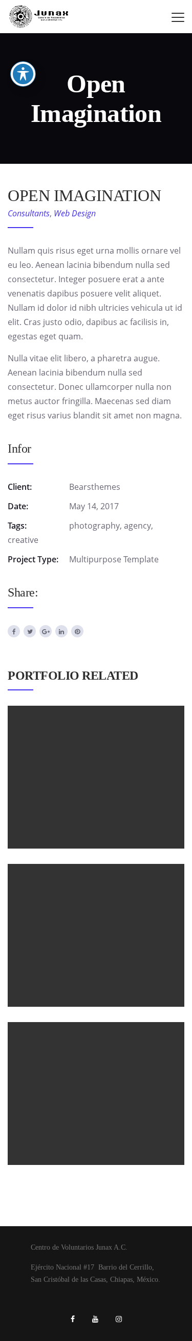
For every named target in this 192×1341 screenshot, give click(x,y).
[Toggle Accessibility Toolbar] (23, 74)
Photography (121, 956)
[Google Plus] (45, 631)
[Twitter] (30, 631)
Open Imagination (96, 755)
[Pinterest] (77, 631)
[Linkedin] (61, 631)
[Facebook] (14, 631)
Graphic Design (71, 798)
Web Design (75, 213)
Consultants (29, 213)
